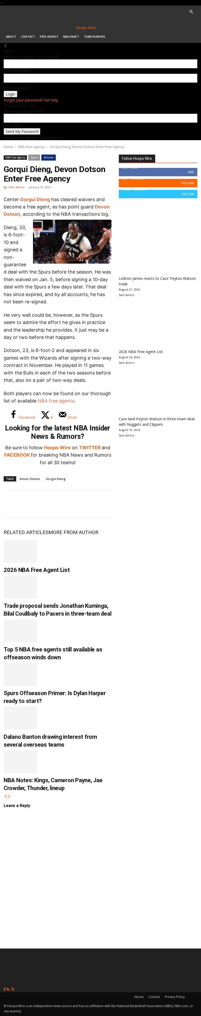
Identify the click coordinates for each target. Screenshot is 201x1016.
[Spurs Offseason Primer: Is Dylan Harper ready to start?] (20, 674)
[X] (29, 504)
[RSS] (8, 989)
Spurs (34, 157)
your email (12, 125)
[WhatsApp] (46, 504)
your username (16, 71)
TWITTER (90, 447)
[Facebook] (11, 504)
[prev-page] (5, 796)
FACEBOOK (17, 455)
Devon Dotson (30, 479)
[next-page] (9, 796)
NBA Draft (71, 36)
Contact (28, 36)
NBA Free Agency (31, 146)
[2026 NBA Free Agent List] (20, 551)
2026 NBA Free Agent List (37, 570)
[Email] (80, 504)
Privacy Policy (175, 997)
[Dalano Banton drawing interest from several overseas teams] (20, 718)
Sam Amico (16, 187)
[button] (191, 11)
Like (191, 172)
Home (8, 146)
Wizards (48, 157)
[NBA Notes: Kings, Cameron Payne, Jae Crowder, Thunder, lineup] (20, 761)
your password (16, 88)
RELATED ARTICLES (26, 532)
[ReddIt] (63, 504)
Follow (188, 183)
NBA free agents (56, 401)
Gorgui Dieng (35, 199)
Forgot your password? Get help (31, 100)
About (11, 36)
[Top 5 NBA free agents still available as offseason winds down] (20, 630)
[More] (98, 504)
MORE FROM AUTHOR (73, 532)
